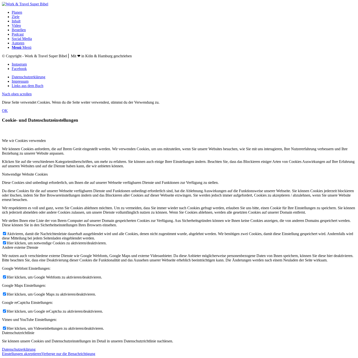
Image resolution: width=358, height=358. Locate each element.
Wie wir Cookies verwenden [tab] (24, 141)
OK (5, 111)
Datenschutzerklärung (19, 349)
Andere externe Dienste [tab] (20, 247)
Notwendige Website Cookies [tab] (25, 174)
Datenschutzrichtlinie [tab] (18, 333)
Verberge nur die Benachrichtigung (68, 354)
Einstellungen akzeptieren (21, 354)
